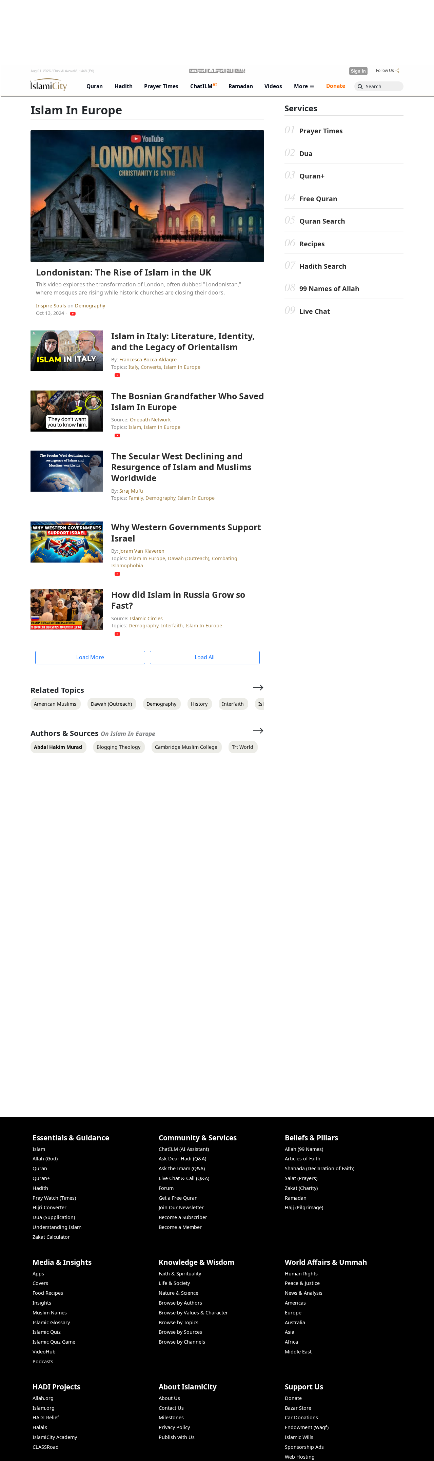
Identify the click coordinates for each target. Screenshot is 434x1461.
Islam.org (44, 1408)
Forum (166, 1188)
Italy (133, 367)
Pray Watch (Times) (54, 1198)
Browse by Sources (180, 1332)
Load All (205, 657)
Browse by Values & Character (193, 1312)
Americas (295, 1302)
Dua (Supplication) (54, 1217)
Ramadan (296, 1198)
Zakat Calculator (51, 1237)
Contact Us (171, 1408)
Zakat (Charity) (301, 1188)
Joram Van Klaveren (141, 551)
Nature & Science (178, 1293)
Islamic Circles (146, 618)
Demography (90, 305)
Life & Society (174, 1283)
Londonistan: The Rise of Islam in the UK (123, 272)
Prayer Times (321, 130)
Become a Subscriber (183, 1217)
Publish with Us (177, 1437)
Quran (40, 1168)
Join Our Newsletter (181, 1207)
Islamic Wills (299, 1437)
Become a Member (180, 1227)
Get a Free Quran (178, 1198)
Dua (306, 153)
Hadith (40, 1188)
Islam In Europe (182, 367)
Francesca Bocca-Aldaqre (148, 359)
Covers (40, 1283)
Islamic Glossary (51, 1322)
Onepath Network (150, 419)
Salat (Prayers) (301, 1178)
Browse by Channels (182, 1342)
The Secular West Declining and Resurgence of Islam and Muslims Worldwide (181, 466)
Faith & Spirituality (180, 1273)
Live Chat (314, 311)
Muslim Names (50, 1312)
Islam (135, 427)
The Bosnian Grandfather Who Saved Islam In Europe (187, 401)
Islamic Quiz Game (54, 1342)
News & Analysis (303, 1293)
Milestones (171, 1417)
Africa (291, 1342)
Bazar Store (298, 1408)
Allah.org (43, 1398)
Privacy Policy (174, 1427)
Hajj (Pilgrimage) (304, 1207)
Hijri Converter (49, 1207)
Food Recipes (48, 1293)
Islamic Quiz (47, 1332)
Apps (38, 1273)
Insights (42, 1302)
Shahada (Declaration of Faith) (319, 1168)
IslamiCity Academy (55, 1437)
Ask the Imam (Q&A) (182, 1168)
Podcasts (43, 1361)
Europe (293, 1312)
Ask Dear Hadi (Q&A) (182, 1158)
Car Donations (301, 1417)
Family (136, 498)
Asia (289, 1332)
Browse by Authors (180, 1302)
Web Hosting (300, 1457)
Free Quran (318, 198)
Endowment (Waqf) (307, 1427)
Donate (293, 1398)
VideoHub (44, 1351)
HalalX (40, 1427)
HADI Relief (46, 1417)
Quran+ (311, 176)
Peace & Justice (302, 1283)
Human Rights (301, 1273)
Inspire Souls (51, 305)
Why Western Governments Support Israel (186, 532)
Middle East (298, 1351)
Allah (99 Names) (304, 1149)
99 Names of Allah (329, 288)
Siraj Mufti (131, 491)
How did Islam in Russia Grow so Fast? (178, 600)
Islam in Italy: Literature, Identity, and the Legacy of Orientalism (183, 341)
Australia (295, 1322)
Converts (151, 367)
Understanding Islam (57, 1227)
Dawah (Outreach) (188, 558)
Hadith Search (323, 266)
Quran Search (322, 221)
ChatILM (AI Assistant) (184, 1149)
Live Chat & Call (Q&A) (184, 1178)
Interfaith (172, 625)
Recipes (312, 243)
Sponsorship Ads (304, 1447)
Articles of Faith (302, 1158)
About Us (169, 1398)
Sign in (358, 71)
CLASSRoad (46, 1447)
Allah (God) (45, 1158)
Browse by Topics (178, 1322)
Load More (90, 657)
